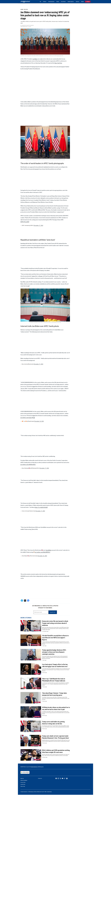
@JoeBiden (48, 550)
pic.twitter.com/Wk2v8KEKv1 (42, 552)
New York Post (58, 63)
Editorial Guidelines (23, 780)
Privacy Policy (22, 782)
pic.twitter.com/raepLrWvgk (27, 417)
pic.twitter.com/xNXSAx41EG (28, 464)
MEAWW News (23, 766)
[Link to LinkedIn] (67, 778)
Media (82, 1)
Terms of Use (22, 786)
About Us (22, 778)
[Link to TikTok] (64, 778)
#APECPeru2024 (24, 221)
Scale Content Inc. (34, 766)
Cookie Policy (22, 784)
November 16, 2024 (39, 421)
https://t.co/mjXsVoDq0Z (41, 507)
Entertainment (51, 1)
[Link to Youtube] (62, 778)
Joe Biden (34, 59)
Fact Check (63, 1)
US (40, 1)
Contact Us (40, 778)
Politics (44, 1)
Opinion (77, 1)
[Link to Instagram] (58, 778)
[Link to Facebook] (56, 778)
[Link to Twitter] (60, 778)
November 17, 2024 (38, 225)
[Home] (25, 1)
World (57, 1)
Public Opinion (71, 1)
